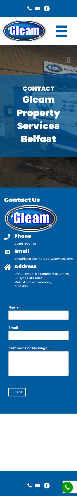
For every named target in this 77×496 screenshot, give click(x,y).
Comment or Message (29, 348)
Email (14, 328)
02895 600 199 (25, 243)
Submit (17, 392)
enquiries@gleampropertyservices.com (43, 259)
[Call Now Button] (67, 487)
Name (14, 307)
